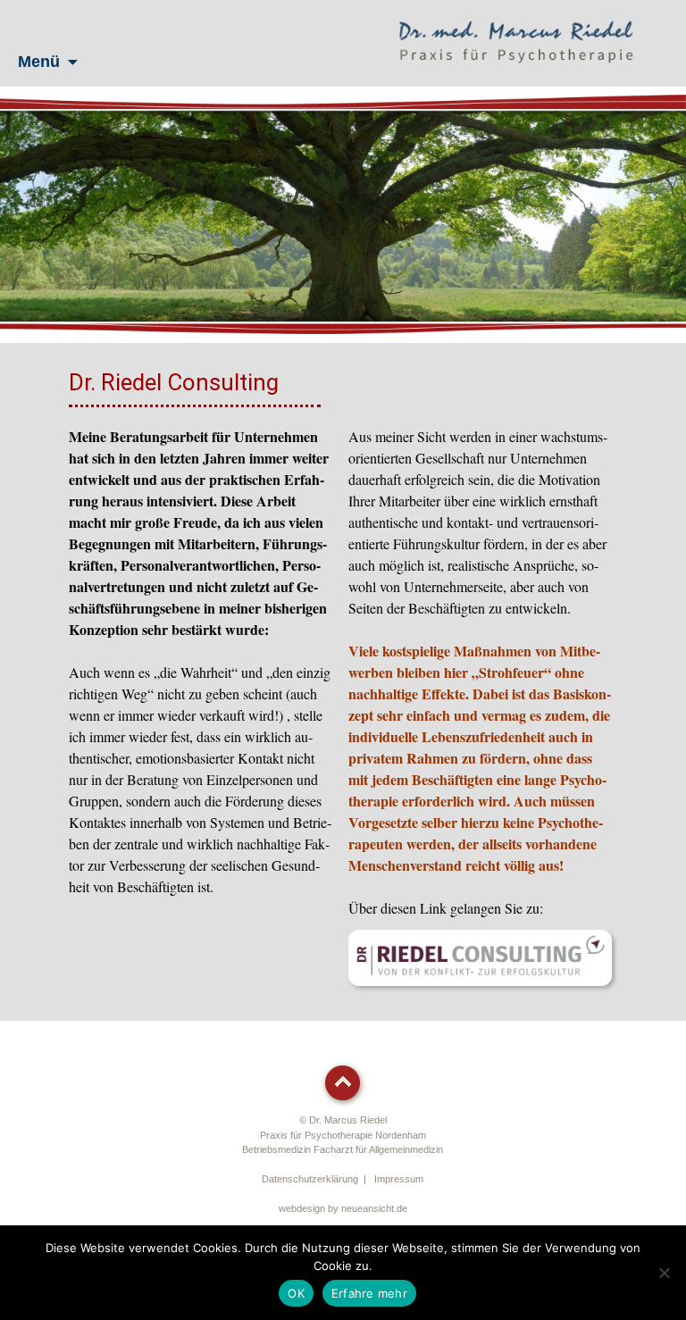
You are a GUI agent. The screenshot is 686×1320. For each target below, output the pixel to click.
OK (296, 1293)
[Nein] (664, 1273)
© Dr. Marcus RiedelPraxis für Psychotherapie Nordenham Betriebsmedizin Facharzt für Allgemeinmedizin (342, 1135)
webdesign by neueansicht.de (343, 1208)
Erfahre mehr (369, 1293)
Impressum (398, 1179)
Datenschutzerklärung (310, 1179)
